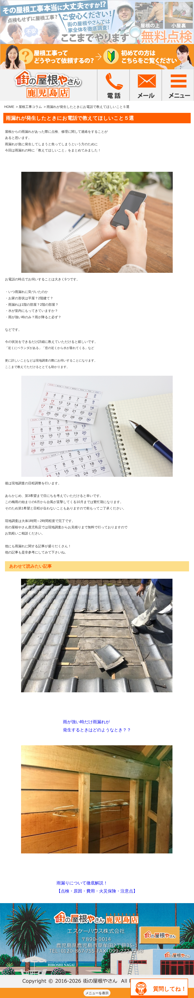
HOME (9, 107)
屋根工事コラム (30, 107)
